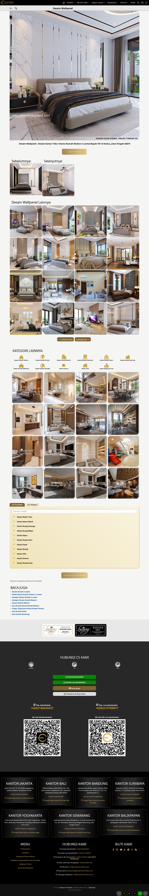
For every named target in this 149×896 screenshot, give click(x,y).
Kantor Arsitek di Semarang (74, 829)
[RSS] (136, 850)
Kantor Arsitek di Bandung (93, 796)
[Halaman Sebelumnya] (119, 893)
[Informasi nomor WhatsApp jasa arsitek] (140, 893)
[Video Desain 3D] (129, 893)
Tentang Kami (112, 2)
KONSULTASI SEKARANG (75, 575)
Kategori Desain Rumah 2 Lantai (24, 597)
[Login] (138, 2)
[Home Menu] (64, 2)
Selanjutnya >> (83, 339)
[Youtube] (121, 850)
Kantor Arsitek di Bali (56, 796)
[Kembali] (11, 8)
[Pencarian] (146, 2)
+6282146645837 (42, 708)
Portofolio (70, 2)
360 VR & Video (82, 2)
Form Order (74, 688)
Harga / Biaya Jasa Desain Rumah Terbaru (28, 608)
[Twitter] (132, 851)
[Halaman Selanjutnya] (145, 893)
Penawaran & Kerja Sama (75, 694)
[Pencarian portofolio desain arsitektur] (124, 893)
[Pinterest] (128, 850)
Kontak (133, 2)
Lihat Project (74, 152)
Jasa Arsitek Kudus (19, 611)
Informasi (123, 2)
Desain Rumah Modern (21, 603)
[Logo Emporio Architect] (7, 2)
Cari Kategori (32, 505)
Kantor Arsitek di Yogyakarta (25, 829)
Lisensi (39, 581)
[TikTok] (125, 850)
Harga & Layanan (98, 2)
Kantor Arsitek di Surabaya (129, 794)
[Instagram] (117, 850)
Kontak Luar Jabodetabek (75, 682)
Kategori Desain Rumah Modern (24, 600)
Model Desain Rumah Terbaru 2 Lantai (27, 594)
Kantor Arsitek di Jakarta (19, 794)
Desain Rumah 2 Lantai (21, 592)
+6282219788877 (107, 708)
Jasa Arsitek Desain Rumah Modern (25, 606)
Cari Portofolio (17, 505)
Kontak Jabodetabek (75, 677)
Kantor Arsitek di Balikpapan (123, 826)
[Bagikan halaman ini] (135, 893)
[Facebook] (113, 850)
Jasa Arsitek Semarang (20, 614)
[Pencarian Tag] (15, 8)
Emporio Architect (65, 887)
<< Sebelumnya (65, 339)
